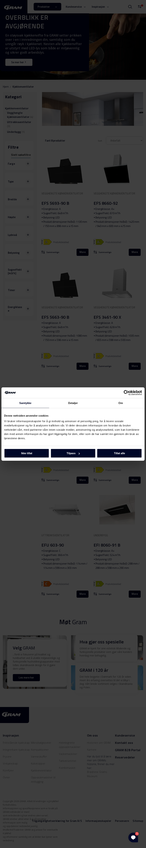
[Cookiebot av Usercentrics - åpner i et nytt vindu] (126, 392)
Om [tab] (120, 402)
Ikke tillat (26, 453)
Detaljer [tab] (73, 402)
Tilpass (71, 453)
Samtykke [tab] (25, 402)
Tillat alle (119, 453)
